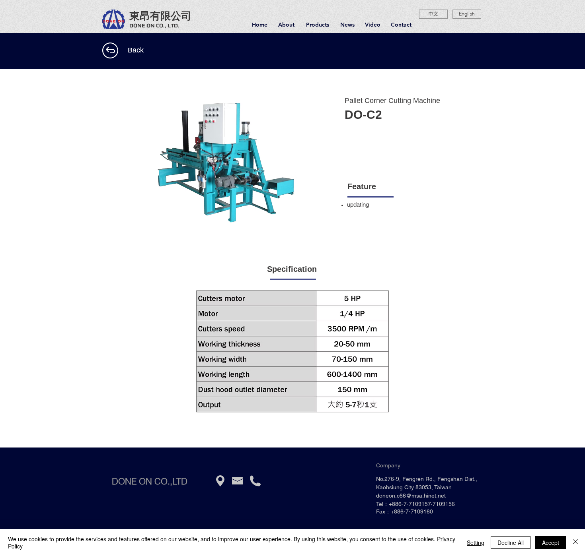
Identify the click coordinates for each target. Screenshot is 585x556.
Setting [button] (475, 542)
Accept (550, 542)
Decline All (510, 542)
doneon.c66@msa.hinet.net (411, 495)
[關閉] (575, 542)
